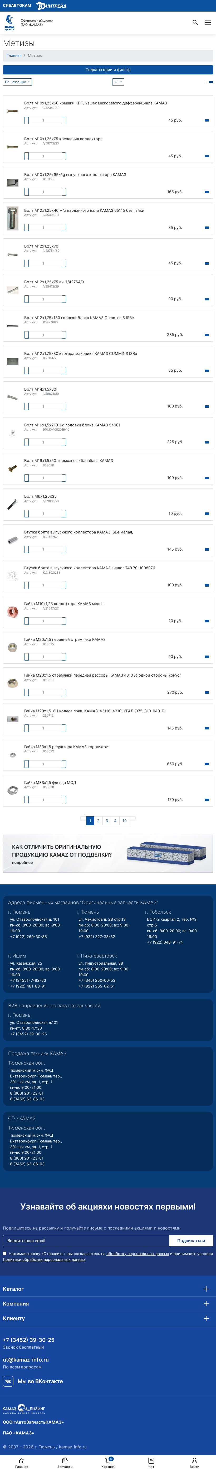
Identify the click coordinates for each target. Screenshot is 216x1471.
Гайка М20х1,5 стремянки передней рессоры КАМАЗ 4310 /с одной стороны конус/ (102, 675)
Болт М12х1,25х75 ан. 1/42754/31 (55, 282)
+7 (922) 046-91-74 (165, 942)
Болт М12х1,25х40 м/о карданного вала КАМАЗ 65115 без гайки (84, 210)
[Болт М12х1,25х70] (12, 254)
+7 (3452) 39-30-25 (28, 1034)
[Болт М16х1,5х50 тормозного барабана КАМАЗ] (12, 468)
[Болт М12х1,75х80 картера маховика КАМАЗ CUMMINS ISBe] (12, 361)
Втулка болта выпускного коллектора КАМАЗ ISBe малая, (78, 532)
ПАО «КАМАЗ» (18, 1432)
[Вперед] (133, 818)
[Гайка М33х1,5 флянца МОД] (12, 790)
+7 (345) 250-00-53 (96, 980)
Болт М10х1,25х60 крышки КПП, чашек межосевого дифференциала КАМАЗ (95, 103)
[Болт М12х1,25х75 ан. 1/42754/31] (12, 290)
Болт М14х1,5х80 (40, 389)
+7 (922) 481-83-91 (28, 986)
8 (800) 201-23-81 (26, 1093)
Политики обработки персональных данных (44, 1259)
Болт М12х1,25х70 (41, 246)
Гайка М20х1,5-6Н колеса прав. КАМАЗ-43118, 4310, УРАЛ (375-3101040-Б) (95, 711)
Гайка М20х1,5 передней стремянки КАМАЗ (65, 639)
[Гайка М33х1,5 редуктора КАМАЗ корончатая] (12, 755)
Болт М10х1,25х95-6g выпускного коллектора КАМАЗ (75, 175)
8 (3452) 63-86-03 (27, 1099)
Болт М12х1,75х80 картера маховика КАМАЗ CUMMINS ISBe (80, 353)
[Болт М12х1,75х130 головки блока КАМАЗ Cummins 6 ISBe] (12, 325)
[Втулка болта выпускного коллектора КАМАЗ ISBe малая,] (12, 540)
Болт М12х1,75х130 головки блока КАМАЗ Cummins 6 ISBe (79, 318)
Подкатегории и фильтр (108, 69)
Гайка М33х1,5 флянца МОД (50, 782)
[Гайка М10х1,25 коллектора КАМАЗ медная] (12, 612)
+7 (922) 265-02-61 (96, 986)
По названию (16, 82)
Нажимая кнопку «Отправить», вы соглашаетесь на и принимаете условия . (108, 1256)
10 (124, 820)
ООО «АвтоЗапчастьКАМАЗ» (33, 1422)
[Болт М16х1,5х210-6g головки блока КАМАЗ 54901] (12, 433)
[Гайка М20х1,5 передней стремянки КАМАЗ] (12, 647)
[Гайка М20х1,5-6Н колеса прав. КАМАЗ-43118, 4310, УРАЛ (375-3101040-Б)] (12, 719)
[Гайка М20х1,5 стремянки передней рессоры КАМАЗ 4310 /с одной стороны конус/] (12, 683)
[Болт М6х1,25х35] (12, 504)
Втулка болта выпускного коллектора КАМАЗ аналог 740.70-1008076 (89, 568)
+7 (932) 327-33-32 (96, 936)
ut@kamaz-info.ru (26, 1360)
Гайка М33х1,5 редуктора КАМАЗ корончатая (66, 747)
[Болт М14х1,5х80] (12, 397)
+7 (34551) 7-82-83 (28, 980)
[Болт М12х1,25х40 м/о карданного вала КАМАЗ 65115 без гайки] (12, 218)
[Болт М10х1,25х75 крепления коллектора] (12, 147)
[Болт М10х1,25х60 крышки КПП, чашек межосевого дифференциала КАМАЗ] (12, 111)
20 (117, 82)
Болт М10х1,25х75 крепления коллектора (63, 139)
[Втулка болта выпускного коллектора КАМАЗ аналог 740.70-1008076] (12, 576)
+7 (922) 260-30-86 (28, 936)
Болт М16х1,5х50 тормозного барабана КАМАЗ (68, 461)
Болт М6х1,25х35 (40, 496)
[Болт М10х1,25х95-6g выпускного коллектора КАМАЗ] (12, 183)
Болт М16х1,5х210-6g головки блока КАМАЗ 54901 (72, 425)
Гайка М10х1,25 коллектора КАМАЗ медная (65, 604)
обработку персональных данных (137, 1253)
